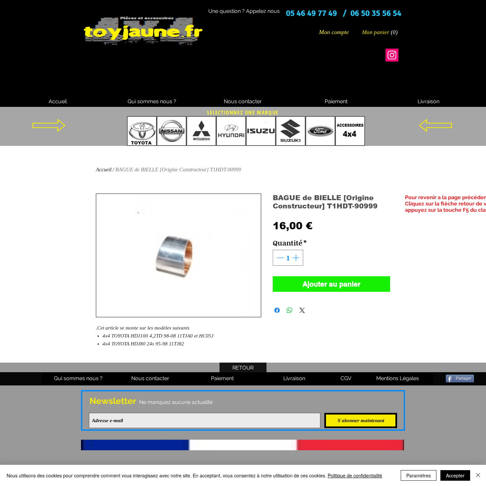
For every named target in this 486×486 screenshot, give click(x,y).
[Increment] (297, 257)
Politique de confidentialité (355, 475)
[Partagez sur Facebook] (277, 310)
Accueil (103, 169)
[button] (380, 32)
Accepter (455, 475)
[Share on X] (302, 310)
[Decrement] (280, 257)
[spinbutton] (288, 257)
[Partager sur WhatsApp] (290, 310)
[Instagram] (391, 55)
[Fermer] (478, 475)
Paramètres (418, 475)
